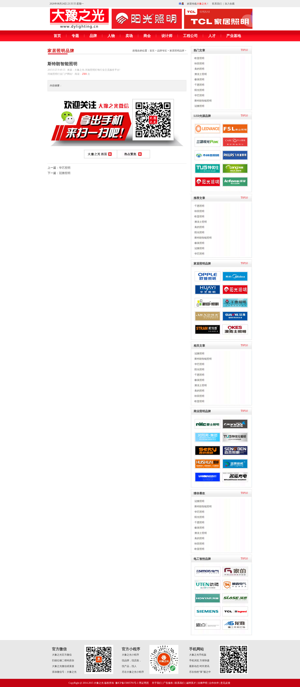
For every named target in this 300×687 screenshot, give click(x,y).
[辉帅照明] (207, 467)
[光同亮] (207, 441)
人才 (212, 36)
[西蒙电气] (207, 575)
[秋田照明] (207, 307)
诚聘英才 (191, 682)
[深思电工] (235, 602)
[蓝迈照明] (207, 481)
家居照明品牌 (61, 50)
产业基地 (233, 36)
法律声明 (202, 682)
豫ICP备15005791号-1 (126, 682)
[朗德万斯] (207, 132)
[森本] (235, 454)
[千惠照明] (235, 307)
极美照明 (199, 79)
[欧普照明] (207, 280)
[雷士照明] (207, 428)
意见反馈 (225, 682)
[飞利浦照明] (235, 159)
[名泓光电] (235, 481)
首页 (57, 36)
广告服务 (168, 682)
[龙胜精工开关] (235, 628)
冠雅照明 (64, 173)
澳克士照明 (200, 74)
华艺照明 (64, 167)
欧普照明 (199, 58)
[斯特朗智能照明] (207, 333)
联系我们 (217, 3)
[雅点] (207, 628)
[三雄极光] (207, 146)
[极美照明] (207, 320)
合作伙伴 (214, 682)
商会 (147, 36)
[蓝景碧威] (235, 467)
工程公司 (190, 36)
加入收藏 (229, 3)
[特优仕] (207, 172)
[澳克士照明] (235, 333)
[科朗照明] (235, 172)
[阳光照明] (207, 185)
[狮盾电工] (235, 589)
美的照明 (199, 68)
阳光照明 (199, 90)
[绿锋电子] (235, 185)
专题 (75, 36)
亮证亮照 (144, 682)
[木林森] (207, 159)
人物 (111, 36)
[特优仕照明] (235, 441)
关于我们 (157, 682)
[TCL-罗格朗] (235, 615)
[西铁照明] (207, 454)
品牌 (93, 36)
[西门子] (207, 615)
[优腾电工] (207, 589)
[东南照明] (235, 428)
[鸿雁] (207, 602)
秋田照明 (199, 63)
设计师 (166, 36)
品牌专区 (162, 50)
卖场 (129, 36)
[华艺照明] (207, 293)
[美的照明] (235, 280)
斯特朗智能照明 (203, 100)
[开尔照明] (235, 146)
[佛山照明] (235, 132)
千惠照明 (199, 84)
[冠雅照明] (235, 320)
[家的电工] (235, 575)
